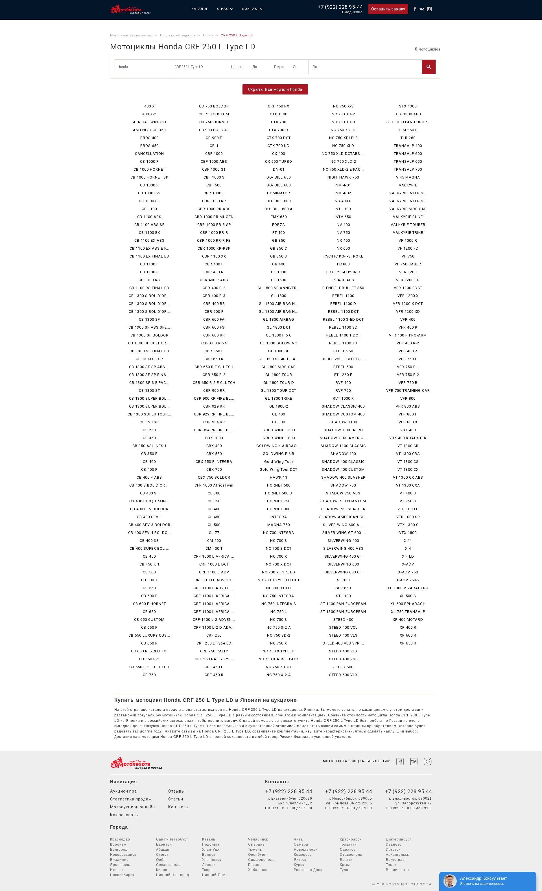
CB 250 (149, 430)
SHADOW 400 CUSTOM (343, 469)
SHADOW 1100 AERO (343, 430)
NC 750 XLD (343, 146)
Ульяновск (211, 860)
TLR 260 (408, 138)
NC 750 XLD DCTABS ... (343, 153)
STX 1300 (408, 106)
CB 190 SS (149, 422)
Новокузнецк (305, 850)
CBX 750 (214, 469)
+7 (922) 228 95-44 (340, 7)
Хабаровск (258, 870)
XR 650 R (408, 643)
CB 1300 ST (149, 390)
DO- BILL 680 (278, 185)
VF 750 (408, 256)
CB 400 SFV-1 (149, 517)
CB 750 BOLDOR (214, 106)
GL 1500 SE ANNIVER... (278, 288)
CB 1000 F (149, 161)
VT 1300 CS (408, 461)
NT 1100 (343, 209)
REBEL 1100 (343, 296)
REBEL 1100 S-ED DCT (343, 319)
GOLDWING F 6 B (278, 454)
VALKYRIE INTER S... (408, 193)
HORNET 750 (278, 501)
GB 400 (278, 264)
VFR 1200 (408, 272)
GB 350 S (278, 256)
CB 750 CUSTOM (214, 114)
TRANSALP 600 (408, 153)
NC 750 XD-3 (343, 122)
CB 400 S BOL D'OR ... (149, 485)
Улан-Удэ (210, 850)
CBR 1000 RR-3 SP (214, 225)
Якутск (300, 860)
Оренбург (257, 855)
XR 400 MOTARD (408, 619)
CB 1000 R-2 (149, 193)
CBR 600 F (214, 311)
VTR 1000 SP (408, 517)
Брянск (208, 855)
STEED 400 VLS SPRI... (343, 643)
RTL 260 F (343, 375)
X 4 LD (408, 556)
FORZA (278, 225)
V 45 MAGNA (408, 177)
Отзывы (176, 791)
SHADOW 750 (343, 485)
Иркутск (393, 850)
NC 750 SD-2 (278, 635)
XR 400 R (408, 627)
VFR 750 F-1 (408, 367)
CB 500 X (149, 580)
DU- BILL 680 (278, 201)
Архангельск (397, 855)
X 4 (408, 548)
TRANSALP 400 (408, 146)
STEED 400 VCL (343, 627)
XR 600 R (408, 635)
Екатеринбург (398, 839)
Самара (301, 844)
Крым (345, 865)
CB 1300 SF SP (149, 359)
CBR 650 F (214, 351)
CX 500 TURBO (278, 161)
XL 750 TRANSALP (408, 612)
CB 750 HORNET (214, 122)
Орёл (161, 860)
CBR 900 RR (214, 390)
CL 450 (214, 517)
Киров (161, 870)
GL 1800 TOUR (278, 375)
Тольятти (348, 844)
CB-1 (214, 146)
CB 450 (149, 556)
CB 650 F (149, 627)
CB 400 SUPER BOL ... (149, 548)
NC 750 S (278, 619)
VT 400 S (408, 493)
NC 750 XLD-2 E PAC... (343, 169)
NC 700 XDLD (278, 588)
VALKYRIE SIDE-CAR (408, 209)
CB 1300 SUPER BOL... (149, 398)
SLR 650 (343, 588)
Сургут (162, 855)
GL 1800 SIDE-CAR (278, 367)
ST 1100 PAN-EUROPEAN (343, 604)
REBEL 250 (343, 351)
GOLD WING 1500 (279, 430)
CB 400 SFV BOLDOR (149, 509)
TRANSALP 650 (408, 161)
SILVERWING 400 (343, 540)
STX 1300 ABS (408, 114)
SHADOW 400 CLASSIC (343, 461)
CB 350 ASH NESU (149, 446)
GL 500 (278, 422)
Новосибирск (122, 875)
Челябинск (258, 839)
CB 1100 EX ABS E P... (149, 248)
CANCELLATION (149, 153)
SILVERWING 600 (343, 564)
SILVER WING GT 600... (343, 533)
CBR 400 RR (214, 304)
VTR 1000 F (407, 509)
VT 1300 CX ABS (408, 477)
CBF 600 (214, 185)
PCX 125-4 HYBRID (343, 272)
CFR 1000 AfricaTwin (213, 485)
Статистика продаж (131, 799)
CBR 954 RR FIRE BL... (214, 430)
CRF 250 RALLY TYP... (214, 659)
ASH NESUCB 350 (149, 130)
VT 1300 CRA (408, 454)
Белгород (119, 850)
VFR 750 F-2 (408, 375)
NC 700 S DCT (279, 548)
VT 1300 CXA (408, 485)
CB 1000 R (149, 185)
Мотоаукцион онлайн (132, 807)
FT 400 (278, 232)
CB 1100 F (149, 264)
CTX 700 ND (279, 146)
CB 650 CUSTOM (149, 619)
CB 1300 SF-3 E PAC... (149, 382)
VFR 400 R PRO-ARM (408, 335)
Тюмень (255, 850)
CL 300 (214, 493)
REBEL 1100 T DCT (343, 335)
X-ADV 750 (408, 572)
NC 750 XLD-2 (343, 161)
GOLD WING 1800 (279, 438)
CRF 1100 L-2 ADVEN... (214, 619)
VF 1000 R (408, 240)
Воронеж (118, 844)
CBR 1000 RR (214, 201)
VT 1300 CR (408, 446)
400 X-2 (149, 114)
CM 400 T (214, 548)
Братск (346, 860)
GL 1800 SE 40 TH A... (279, 359)
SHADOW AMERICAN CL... (343, 517)
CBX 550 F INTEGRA (214, 461)
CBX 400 (214, 446)
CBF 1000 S (214, 177)
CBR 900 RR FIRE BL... (214, 398)
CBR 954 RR (214, 422)
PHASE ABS (343, 280)
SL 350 (343, 580)
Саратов (348, 850)
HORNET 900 (278, 509)
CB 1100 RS (149, 280)
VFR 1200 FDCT (408, 288)
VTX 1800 (408, 533)
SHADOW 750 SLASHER (343, 509)
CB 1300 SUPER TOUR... (149, 414)
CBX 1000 (214, 438)
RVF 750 (343, 390)
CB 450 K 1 (149, 564)
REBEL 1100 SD (343, 327)
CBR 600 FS (214, 327)
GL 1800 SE (278, 351)
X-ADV (408, 564)
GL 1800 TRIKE (278, 398)
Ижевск (116, 870)
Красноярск (350, 839)
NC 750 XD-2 (343, 114)
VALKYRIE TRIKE (408, 232)
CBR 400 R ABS (214, 280)
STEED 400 (343, 619)
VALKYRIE (408, 185)
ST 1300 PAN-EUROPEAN (343, 612)
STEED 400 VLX (343, 651)
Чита (298, 839)
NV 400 (343, 225)
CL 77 (214, 533)
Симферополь (261, 860)
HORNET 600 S (278, 493)
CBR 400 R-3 (214, 296)
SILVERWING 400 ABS (343, 548)
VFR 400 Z (408, 351)
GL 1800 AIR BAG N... (278, 304)
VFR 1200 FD (408, 280)
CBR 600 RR (214, 335)
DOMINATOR (278, 193)
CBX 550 (214, 454)
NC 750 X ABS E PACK (279, 659)
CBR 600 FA (214, 319)
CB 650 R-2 (149, 659)
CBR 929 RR (214, 406)
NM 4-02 (343, 193)
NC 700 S (278, 540)
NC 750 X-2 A (278, 675)
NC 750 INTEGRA (278, 596)
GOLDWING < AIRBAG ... (278, 446)
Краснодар (120, 839)
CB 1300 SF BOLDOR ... (149, 343)
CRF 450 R (214, 675)
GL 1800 (278, 296)
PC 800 (343, 264)
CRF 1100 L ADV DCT (213, 580)
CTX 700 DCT (279, 138)
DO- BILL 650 (278, 177)
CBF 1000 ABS (214, 161)
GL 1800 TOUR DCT (278, 390)
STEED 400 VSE (343, 659)
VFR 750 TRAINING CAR (408, 390)
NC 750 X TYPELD (279, 651)
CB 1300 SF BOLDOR (149, 335)
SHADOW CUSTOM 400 (343, 414)
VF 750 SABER (408, 264)
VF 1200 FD (408, 248)
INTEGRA (278, 517)
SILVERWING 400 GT (343, 556)
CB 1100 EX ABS (149, 240)
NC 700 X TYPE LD (278, 572)
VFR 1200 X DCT (408, 304)
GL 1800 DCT (279, 327)
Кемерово (303, 855)
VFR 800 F (408, 414)
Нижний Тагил (215, 875)
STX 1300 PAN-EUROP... (408, 122)
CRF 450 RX (278, 106)
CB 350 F (149, 454)
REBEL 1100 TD (343, 343)
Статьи (175, 799)
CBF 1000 (214, 153)
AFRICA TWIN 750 (149, 122)
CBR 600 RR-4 (214, 343)
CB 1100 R (149, 272)
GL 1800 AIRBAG (278, 319)
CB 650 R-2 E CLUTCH (149, 667)
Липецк (208, 865)
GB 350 (278, 240)
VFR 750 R (408, 382)
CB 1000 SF (149, 201)
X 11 (408, 540)
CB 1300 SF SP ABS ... (149, 367)
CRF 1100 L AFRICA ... (214, 596)
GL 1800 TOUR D (278, 382)
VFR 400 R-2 (408, 343)
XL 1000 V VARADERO (408, 588)
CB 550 (149, 588)
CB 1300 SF (149, 319)
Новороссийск (123, 855)
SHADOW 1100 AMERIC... (343, 438)
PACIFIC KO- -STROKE (343, 256)
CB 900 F (214, 138)
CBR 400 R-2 (214, 288)
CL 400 (214, 509)
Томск (391, 865)
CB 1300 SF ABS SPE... (149, 327)
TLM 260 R (408, 130)
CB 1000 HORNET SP (149, 177)
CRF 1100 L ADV (214, 572)
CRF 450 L (214, 667)
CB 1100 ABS (149, 217)
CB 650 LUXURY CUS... (149, 635)
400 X (149, 106)
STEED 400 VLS (343, 635)
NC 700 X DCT (279, 564)
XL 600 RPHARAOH (408, 604)
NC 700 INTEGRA (278, 533)
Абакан (162, 850)
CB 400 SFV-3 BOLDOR (149, 525)
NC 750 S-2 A (278, 627)
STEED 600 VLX (343, 675)
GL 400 (278, 414)
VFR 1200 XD (408, 311)
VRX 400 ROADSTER (408, 438)
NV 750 (343, 232)
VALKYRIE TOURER (408, 225)
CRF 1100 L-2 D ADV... (214, 627)
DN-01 (279, 169)
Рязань (254, 865)
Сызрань (256, 844)
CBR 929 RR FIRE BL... (214, 414)
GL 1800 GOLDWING (279, 343)
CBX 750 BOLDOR (214, 477)
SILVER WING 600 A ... (343, 525)
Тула (344, 870)
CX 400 (278, 153)
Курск (299, 865)
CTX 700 (278, 122)
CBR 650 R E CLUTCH (213, 367)
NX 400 (343, 240)
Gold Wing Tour (278, 461)
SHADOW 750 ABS (343, 493)
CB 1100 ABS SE (149, 225)
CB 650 (149, 612)
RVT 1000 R (343, 398)
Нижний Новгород (172, 875)
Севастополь (168, 865)
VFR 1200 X (408, 296)
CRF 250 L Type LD (213, 643)
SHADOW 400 (343, 454)
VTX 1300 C (408, 525)
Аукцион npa (123, 791)
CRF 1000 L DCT (214, 564)
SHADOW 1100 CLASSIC (343, 446)
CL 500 (214, 525)
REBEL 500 (343, 367)
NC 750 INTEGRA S (278, 604)
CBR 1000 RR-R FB (214, 240)
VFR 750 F (408, 359)
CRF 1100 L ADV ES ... (214, 588)
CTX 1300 (278, 114)
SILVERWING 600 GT (343, 572)
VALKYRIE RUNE (408, 217)
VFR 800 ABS (408, 406)
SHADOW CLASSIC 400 (343, 406)
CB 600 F (149, 596)
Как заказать (124, 815)
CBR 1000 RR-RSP (214, 248)
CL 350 (214, 501)
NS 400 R (343, 201)
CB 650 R (149, 643)
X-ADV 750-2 (408, 580)
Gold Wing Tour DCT (279, 469)
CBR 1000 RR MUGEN (214, 217)
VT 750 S (408, 501)
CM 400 (214, 540)
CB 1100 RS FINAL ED (149, 288)
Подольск (211, 844)
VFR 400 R (408, 327)
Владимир (119, 860)
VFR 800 (408, 398)
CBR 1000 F (214, 193)
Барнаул (164, 844)
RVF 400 (343, 382)
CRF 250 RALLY (214, 651)
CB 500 (149, 572)
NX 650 (343, 248)
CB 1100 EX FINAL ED (149, 256)
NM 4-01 (343, 185)
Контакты (252, 9)
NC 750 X (278, 643)
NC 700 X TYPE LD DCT (279, 580)
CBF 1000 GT (214, 169)
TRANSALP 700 (408, 169)
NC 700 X (278, 556)
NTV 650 (343, 217)
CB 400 (149, 461)
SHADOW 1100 (343, 422)
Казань (208, 839)
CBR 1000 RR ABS (214, 209)
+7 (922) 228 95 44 (288, 791)
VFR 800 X (408, 422)
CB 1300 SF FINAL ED (149, 351)
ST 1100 (343, 596)
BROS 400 (149, 138)
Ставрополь (351, 855)
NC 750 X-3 (343, 106)
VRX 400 (408, 430)
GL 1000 (278, 272)
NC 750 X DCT (279, 667)
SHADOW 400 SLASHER (343, 477)
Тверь (207, 870)
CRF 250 (214, 635)
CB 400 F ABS (149, 477)
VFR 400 (408, 319)
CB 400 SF (149, 493)
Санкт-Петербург (172, 839)
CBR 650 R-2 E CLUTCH (214, 382)
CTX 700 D (278, 130)
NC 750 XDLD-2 (343, 138)
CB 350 (149, 438)
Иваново (394, 844)
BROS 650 (149, 146)
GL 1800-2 (278, 406)
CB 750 (149, 675)
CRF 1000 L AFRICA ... (214, 556)
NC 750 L (278, 612)
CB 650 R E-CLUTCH (149, 651)
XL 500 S (408, 596)
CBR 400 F (214, 264)
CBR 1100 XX (214, 256)
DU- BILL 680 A (279, 209)
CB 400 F (149, 469)
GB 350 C (278, 248)
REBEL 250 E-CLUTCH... (343, 359)
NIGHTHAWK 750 (343, 177)
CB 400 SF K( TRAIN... (149, 501)
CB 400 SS (149, 540)
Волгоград (395, 860)
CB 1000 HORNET (149, 169)
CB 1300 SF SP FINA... (149, 375)
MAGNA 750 (278, 525)
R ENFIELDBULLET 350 (343, 288)
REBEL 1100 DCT (343, 311)
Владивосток (398, 870)
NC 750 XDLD (343, 130)
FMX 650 (279, 217)
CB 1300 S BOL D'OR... (149, 296)
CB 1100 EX (149, 232)
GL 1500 (278, 280)
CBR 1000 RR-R (214, 232)
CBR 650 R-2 (214, 375)
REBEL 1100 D (343, 304)
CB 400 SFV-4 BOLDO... (149, 533)
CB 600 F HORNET (149, 604)
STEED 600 (343, 667)
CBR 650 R (214, 359)
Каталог (199, 9)
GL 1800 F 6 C (279, 335)
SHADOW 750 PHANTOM (343, 501)
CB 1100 (149, 209)
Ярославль (120, 865)
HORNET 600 (278, 485)
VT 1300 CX (408, 469)
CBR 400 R (214, 272)
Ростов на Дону (308, 870)
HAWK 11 (278, 477)
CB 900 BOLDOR (214, 130)
